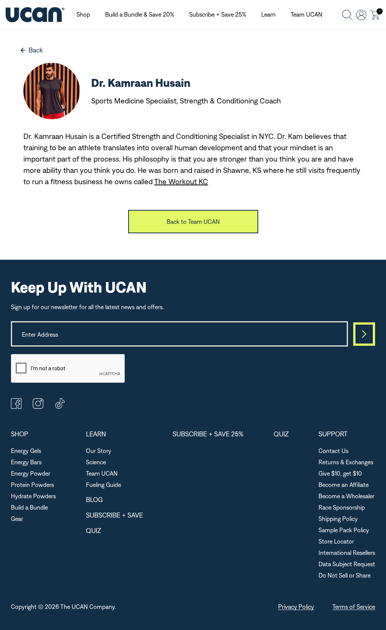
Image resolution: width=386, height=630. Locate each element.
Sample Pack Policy (344, 530)
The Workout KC (181, 181)
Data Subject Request (347, 564)
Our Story (98, 450)
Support (333, 434)
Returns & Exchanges (346, 462)
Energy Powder (30, 473)
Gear (17, 518)
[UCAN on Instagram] (38, 406)
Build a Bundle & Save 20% (139, 14)
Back (36, 50)
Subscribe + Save (114, 515)
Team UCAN (306, 14)
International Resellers (347, 552)
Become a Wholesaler (346, 496)
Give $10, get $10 (340, 473)
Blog (94, 500)
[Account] (361, 14)
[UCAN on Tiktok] (60, 406)
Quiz (93, 530)
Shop (83, 14)
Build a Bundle (29, 507)
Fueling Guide (103, 484)
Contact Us (333, 450)
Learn (268, 14)
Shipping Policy (338, 518)
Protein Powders (32, 484)
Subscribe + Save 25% (217, 14)
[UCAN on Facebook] (16, 406)
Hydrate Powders (33, 496)
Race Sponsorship (342, 507)
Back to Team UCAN (193, 221)
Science (96, 462)
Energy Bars (26, 462)
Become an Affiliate (344, 484)
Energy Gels (26, 450)
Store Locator (336, 541)
